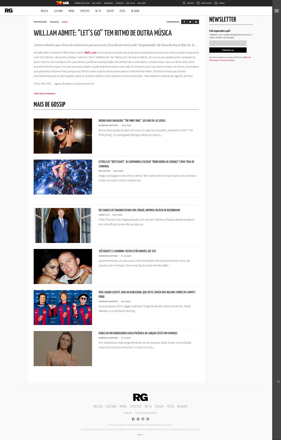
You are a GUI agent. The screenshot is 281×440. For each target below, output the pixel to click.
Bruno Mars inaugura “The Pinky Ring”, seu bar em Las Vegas (132, 120)
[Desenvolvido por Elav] (140, 435)
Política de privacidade (146, 413)
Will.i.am (90, 52)
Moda (71, 11)
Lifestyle (85, 11)
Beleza (44, 11)
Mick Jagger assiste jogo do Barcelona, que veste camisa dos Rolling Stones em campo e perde (147, 295)
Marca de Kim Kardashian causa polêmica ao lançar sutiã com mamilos (138, 333)
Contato (128, 413)
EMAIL (222, 3)
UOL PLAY (130, 3)
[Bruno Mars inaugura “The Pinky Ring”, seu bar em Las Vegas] (63, 152)
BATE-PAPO (206, 3)
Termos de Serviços (227, 60)
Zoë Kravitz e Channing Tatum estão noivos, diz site (127, 251)
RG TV (98, 11)
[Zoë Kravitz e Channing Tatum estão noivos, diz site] (63, 283)
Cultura (58, 11)
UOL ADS (141, 3)
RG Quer (135, 11)
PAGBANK (108, 3)
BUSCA (190, 3)
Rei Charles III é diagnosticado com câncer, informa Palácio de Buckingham (139, 210)
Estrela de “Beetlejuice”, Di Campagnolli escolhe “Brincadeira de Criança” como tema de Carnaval (146, 164)
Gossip (110, 11)
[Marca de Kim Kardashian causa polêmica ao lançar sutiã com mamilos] (63, 365)
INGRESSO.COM (82, 3)
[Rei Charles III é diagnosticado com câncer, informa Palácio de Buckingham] (63, 242)
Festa (122, 11)
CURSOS (119, 3)
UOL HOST (97, 3)
